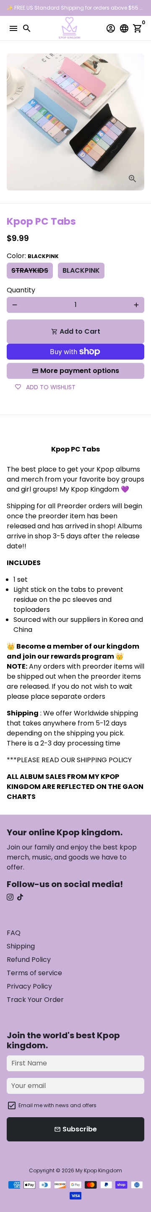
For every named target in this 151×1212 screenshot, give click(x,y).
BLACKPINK (81, 270)
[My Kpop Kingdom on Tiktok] (20, 897)
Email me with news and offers (57, 1105)
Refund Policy (29, 959)
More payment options (79, 370)
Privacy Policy (29, 986)
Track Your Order (35, 999)
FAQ (14, 933)
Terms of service (34, 973)
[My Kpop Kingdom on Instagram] (10, 897)
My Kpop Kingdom (99, 1170)
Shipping (21, 946)
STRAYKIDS (29, 270)
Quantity (21, 290)
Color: (33, 256)
